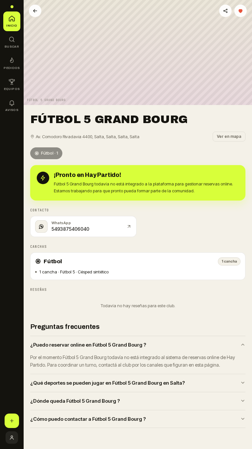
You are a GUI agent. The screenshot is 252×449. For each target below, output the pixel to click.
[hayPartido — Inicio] (11, 6)
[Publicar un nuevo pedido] (12, 421)
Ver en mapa (229, 136)
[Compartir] (225, 11)
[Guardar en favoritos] (240, 11)
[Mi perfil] (12, 437)
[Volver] (35, 11)
